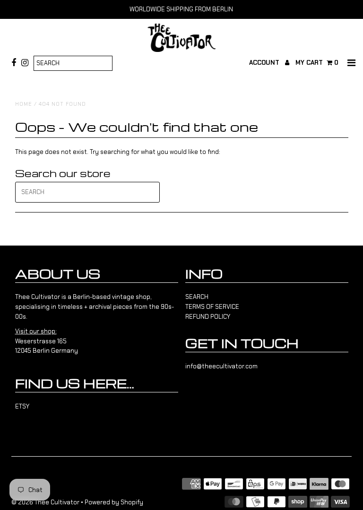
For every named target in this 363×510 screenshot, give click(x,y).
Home (23, 104)
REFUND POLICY (207, 317)
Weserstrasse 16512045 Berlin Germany (46, 341)
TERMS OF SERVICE (212, 307)
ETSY (22, 406)
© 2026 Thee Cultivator (45, 502)
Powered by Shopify (114, 502)
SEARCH (196, 297)
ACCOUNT (265, 63)
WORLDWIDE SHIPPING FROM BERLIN (181, 9)
